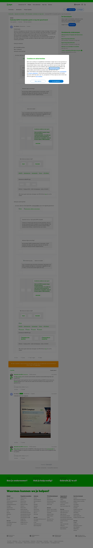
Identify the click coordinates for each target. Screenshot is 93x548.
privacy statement (33, 73)
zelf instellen (39, 76)
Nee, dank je (38, 81)
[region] (47, 69)
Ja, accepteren (56, 81)
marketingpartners (54, 68)
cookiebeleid (63, 71)
